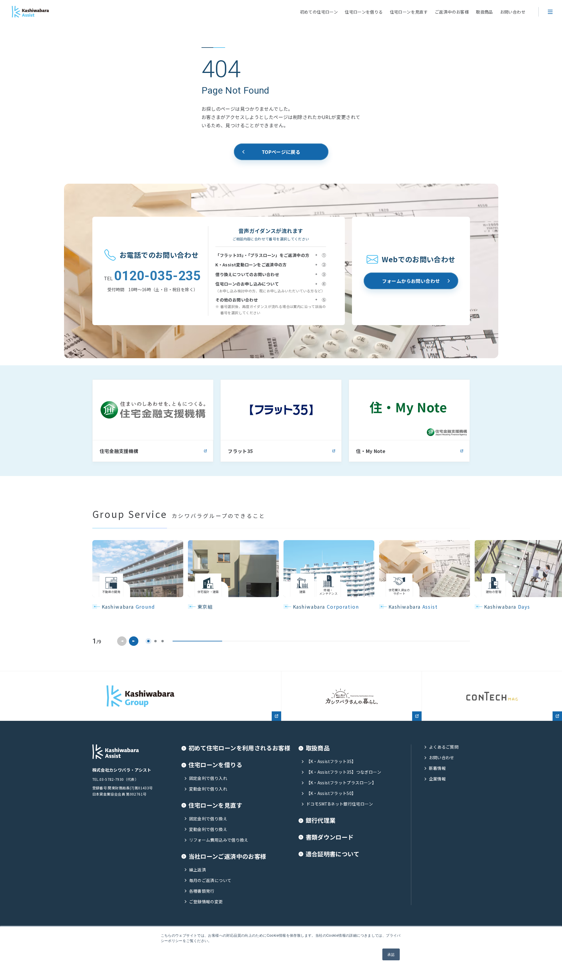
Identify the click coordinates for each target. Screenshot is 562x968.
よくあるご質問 (444, 746)
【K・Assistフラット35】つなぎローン (343, 772)
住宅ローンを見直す (409, 12)
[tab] (148, 641)
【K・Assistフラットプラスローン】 (341, 782)
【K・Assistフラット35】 (331, 761)
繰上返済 (197, 869)
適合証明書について (332, 854)
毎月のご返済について (210, 880)
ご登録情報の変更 (206, 901)
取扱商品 (484, 12)
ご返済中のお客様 (452, 12)
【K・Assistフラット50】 (331, 793)
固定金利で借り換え (208, 818)
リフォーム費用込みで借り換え (218, 839)
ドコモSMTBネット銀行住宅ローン (339, 803)
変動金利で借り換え (208, 829)
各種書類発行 (201, 891)
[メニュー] (550, 12)
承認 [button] (391, 954)
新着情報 (437, 768)
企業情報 (437, 778)
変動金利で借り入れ (208, 788)
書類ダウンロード (330, 837)
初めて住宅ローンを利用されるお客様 (240, 748)
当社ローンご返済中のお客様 (227, 856)
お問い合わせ (512, 12)
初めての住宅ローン (319, 12)
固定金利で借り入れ (208, 778)
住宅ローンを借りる (364, 12)
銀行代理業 (321, 820)
